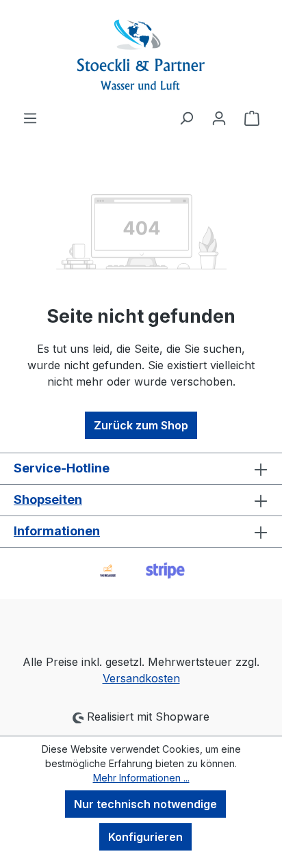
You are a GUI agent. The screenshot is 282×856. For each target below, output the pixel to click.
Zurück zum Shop (141, 425)
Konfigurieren (145, 837)
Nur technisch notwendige (145, 804)
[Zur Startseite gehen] (141, 54)
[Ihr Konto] (219, 117)
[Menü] (30, 117)
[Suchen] (186, 117)
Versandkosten (141, 678)
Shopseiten (48, 499)
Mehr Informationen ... (141, 778)
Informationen (57, 531)
